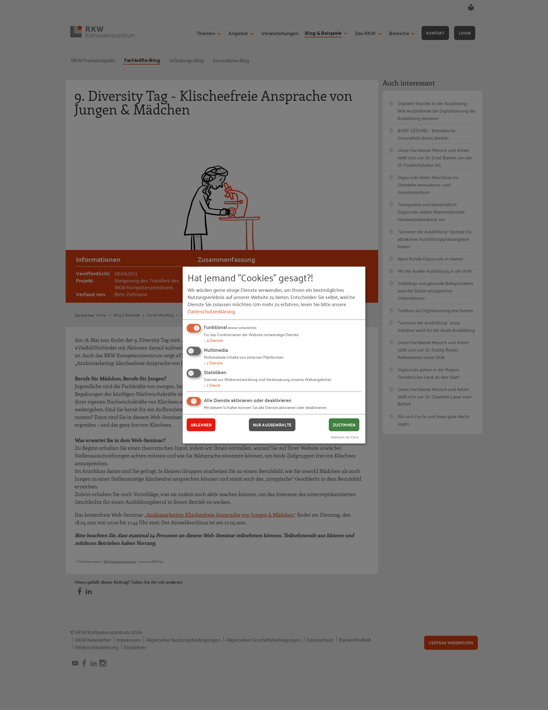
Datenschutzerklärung (211, 311)
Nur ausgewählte (272, 424)
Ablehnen (201, 424)
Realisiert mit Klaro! (345, 437)
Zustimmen (344, 424)
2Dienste (213, 362)
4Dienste (213, 340)
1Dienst (212, 384)
